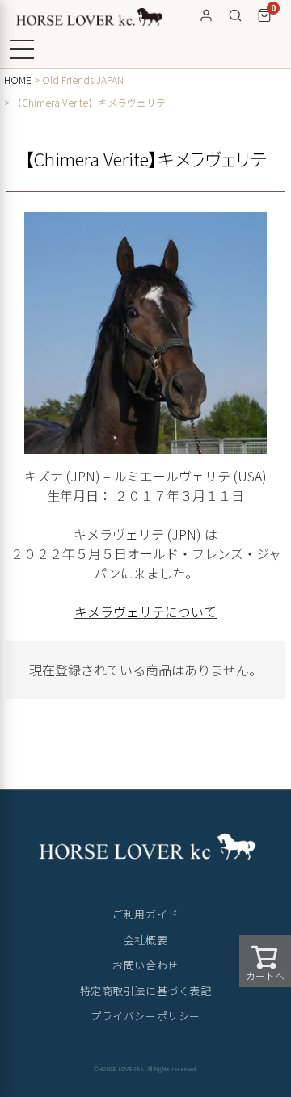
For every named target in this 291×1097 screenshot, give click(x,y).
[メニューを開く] (22, 49)
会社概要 (145, 940)
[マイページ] (206, 15)
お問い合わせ (145, 965)
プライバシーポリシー (145, 1015)
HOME (18, 79)
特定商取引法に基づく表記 (145, 990)
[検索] (235, 15)
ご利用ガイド (145, 914)
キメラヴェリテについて (145, 611)
